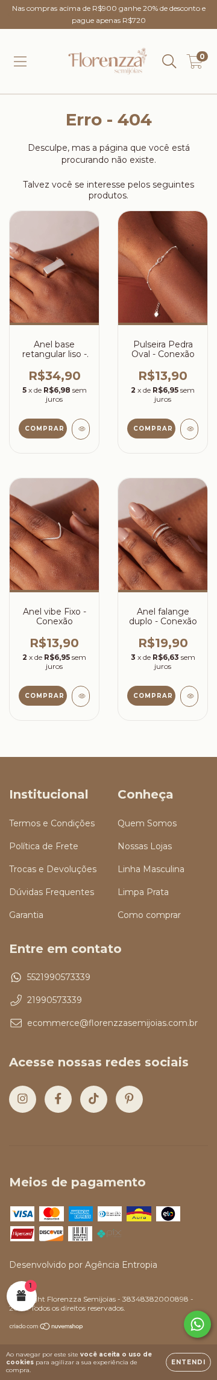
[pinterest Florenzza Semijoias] (129, 1099)
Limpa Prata (143, 892)
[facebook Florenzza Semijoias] (58, 1099)
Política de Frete (43, 846)
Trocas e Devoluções (52, 869)
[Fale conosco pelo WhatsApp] (197, 1324)
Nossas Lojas (145, 846)
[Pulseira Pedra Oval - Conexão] (189, 429)
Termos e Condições (52, 823)
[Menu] (20, 61)
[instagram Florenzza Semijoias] (22, 1099)
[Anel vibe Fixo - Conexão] (81, 696)
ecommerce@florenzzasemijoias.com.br (112, 1023)
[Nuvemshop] (46, 1327)
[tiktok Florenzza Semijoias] (93, 1099)
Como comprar (149, 915)
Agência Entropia (121, 1264)
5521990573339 (58, 977)
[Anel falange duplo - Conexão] (189, 696)
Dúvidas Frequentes (51, 892)
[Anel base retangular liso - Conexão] (81, 429)
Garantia (26, 915)
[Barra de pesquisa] (169, 61)
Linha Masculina (151, 869)
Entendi (188, 1362)
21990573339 (54, 1000)
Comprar (44, 428)
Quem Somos (147, 823)
